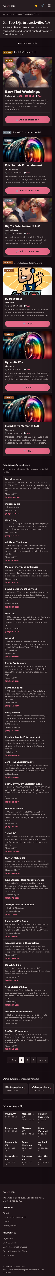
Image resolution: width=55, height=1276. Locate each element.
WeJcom (9, 5)
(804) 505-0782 (15, 433)
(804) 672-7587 (15, 306)
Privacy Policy (9, 1225)
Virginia (18, 14)
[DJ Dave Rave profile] (27, 281)
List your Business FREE (14, 1217)
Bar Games (8, 1255)
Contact (7, 1221)
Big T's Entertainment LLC (22, 226)
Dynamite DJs (14, 362)
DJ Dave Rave (13, 298)
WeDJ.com (7, 14)
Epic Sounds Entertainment (23, 165)
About (6, 1213)
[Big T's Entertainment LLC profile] (27, 210)
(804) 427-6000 (15, 370)
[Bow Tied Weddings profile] (27, 72)
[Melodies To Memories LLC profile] (27, 408)
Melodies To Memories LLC (22, 426)
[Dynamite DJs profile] (27, 345)
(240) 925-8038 (15, 233)
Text (38, 96)
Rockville (29, 14)
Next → (42, 1060)
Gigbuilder (8, 1238)
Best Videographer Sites (15, 1251)
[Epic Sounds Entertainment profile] (27, 149)
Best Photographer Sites (15, 1247)
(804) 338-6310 (26, 96)
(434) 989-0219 (15, 173)
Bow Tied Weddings (22, 91)
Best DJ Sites (9, 1242)
